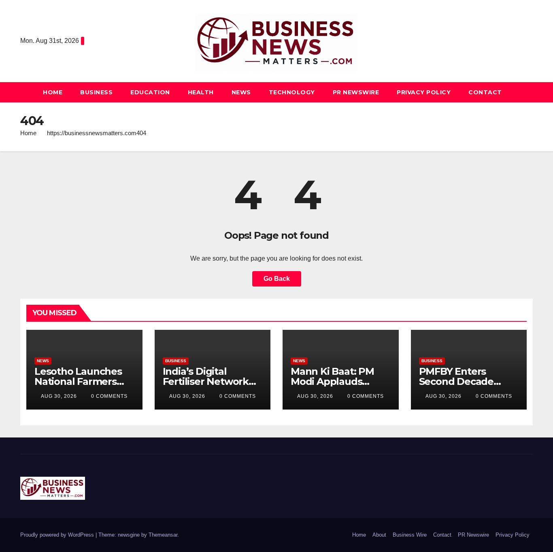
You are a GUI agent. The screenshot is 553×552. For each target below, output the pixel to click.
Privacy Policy (424, 92)
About (379, 535)
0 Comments (109, 396)
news (241, 92)
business (96, 92)
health (201, 92)
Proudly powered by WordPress (58, 535)
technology (292, 92)
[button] (527, 92)
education (150, 92)
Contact (485, 92)
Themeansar (163, 535)
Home (52, 92)
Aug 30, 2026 (59, 396)
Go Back (277, 278)
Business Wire (410, 535)
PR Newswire (356, 92)
